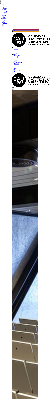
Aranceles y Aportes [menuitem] (15, 58)
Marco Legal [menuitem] (15, 59)
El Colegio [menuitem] (2, 4)
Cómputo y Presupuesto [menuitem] (4, 14)
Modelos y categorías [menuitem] (5, 12)
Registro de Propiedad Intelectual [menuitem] (16, 63)
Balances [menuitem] (4, 17)
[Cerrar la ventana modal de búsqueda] (0, 0)
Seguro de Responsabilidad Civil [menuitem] (4, 20)
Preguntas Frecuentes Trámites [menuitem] (16, 61)
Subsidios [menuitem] (3, 19)
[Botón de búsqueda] (0, 2)
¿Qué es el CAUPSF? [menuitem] (16, 49)
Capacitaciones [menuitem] (3, 22)
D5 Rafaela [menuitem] (14, 31)
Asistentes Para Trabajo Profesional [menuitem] (5, 13)
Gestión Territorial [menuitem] (3, 9)
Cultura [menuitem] (2, 26)
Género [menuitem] (2, 6)
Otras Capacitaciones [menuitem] (5, 23)
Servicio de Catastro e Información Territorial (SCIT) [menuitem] (18, 62)
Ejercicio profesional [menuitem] (2, 10)
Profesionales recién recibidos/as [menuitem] (16, 64)
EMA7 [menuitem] (14, 71)
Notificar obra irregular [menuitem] (4, 15)
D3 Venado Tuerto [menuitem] (14, 30)
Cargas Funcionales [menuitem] (4, 7)
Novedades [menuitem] (3, 25)
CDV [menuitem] (1, 28)
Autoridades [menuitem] (3, 5)
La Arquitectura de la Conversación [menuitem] (5, 27)
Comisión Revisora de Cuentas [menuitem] (4, 8)
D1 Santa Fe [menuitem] (14, 29)
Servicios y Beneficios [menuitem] (3, 18)
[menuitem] (3, 4)
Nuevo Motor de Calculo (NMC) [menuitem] (5, 11)
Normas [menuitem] (3, 16)
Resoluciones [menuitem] (16, 60)
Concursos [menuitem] (2, 24)
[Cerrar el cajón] (0, 3)
